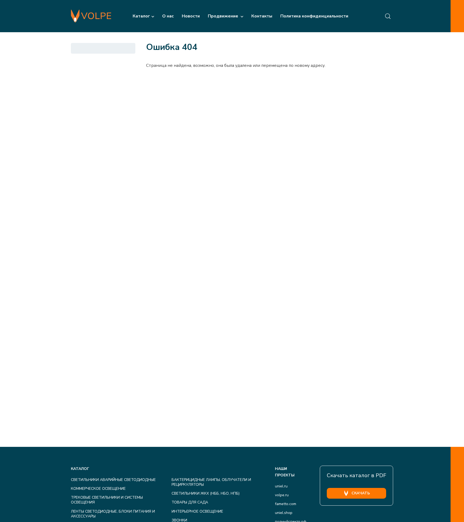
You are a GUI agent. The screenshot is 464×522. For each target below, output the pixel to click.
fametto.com (285, 503)
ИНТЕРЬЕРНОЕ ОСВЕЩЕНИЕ (197, 511)
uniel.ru (281, 486)
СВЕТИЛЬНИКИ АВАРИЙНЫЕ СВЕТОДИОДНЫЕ (113, 479)
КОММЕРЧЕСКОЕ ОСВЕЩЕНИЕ (98, 488)
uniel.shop (283, 512)
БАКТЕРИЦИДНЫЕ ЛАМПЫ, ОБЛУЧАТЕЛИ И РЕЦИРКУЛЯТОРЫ (211, 482)
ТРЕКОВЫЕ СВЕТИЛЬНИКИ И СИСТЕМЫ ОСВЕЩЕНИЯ (107, 500)
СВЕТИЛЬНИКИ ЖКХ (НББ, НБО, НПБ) (206, 493)
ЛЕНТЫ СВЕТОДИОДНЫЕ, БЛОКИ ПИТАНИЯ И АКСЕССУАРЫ (113, 514)
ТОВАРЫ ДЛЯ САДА (190, 502)
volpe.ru (282, 495)
